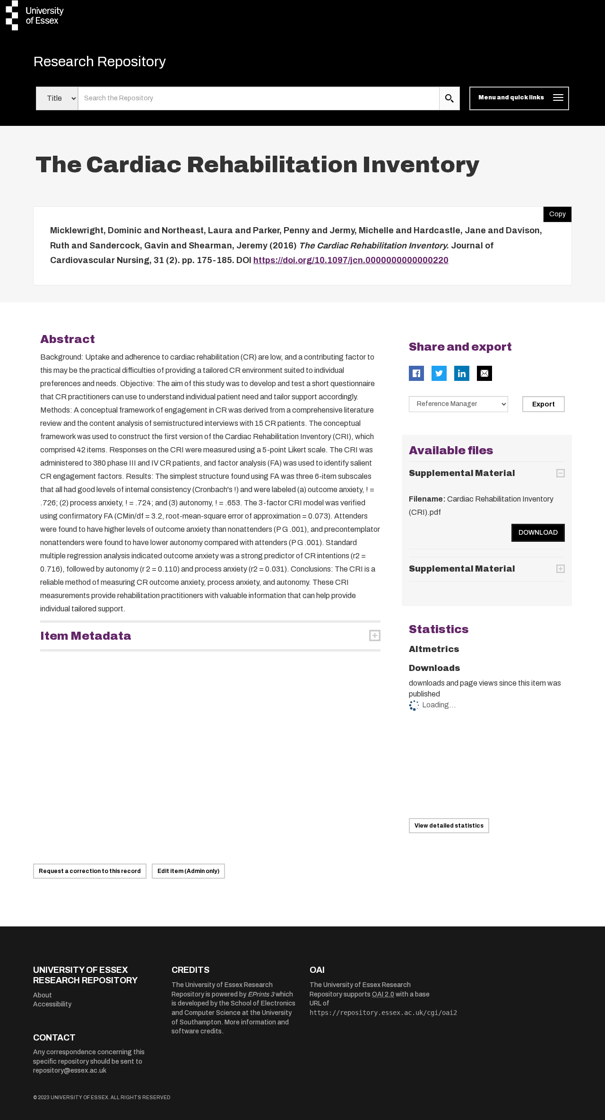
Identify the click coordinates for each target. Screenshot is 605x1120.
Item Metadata (85, 636)
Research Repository (99, 61)
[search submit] (449, 98)
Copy (554, 212)
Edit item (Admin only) (188, 871)
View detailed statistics (449, 825)
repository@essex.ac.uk (69, 1070)
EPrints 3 (261, 994)
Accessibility (52, 1004)
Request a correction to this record (90, 871)
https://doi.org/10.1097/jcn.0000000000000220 (351, 260)
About (42, 995)
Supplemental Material (462, 473)
